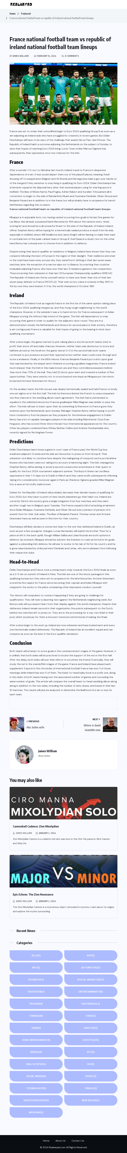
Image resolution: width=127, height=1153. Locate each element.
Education (36, 991)
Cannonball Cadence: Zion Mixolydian (36, 826)
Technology (36, 1088)
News (36, 1052)
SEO (90, 1064)
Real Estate (36, 1064)
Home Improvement (36, 1040)
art (36, 967)
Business (36, 979)
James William (24, 833)
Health (91, 1028)
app (91, 955)
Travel (91, 1088)
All (36, 955)
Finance (36, 1016)
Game (36, 1028)
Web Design (91, 1100)
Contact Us (78, 1140)
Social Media (36, 1076)
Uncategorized (36, 1100)
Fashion (36, 1003)
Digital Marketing (90, 979)
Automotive (90, 967)
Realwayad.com (57, 1147)
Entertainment (91, 991)
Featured (26, 13)
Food (91, 1016)
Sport (90, 1076)
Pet (91, 1052)
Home (12, 13)
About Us (60, 1140)
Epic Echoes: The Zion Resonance (33, 894)
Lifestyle (91, 1040)
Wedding (36, 1112)
